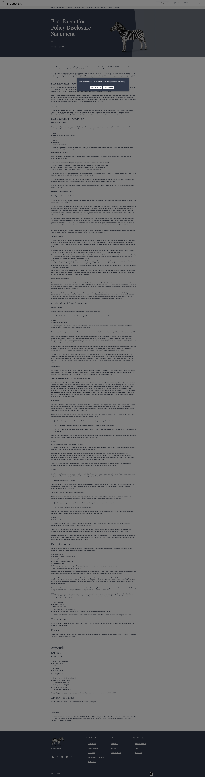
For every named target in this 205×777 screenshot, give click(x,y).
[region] (103, 84)
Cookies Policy (122, 82)
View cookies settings (96, 87)
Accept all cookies (108, 87)
